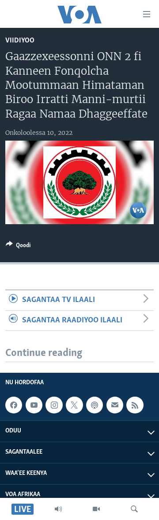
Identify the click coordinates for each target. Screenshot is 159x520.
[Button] (18, 246)
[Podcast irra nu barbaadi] (94, 405)
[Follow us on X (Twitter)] (74, 405)
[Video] (96, 509)
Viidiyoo (19, 40)
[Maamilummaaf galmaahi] (114, 405)
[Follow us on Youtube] (34, 405)
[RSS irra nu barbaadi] (134, 405)
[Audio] (58, 509)
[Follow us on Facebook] (13, 405)
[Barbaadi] (134, 509)
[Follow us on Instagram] (53, 405)
